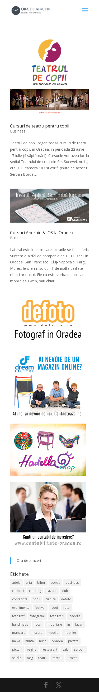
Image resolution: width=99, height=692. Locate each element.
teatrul (57, 658)
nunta (29, 641)
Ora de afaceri (29, 560)
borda (55, 582)
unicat (72, 658)
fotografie (37, 616)
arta (29, 582)
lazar (79, 624)
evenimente (21, 607)
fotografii (57, 616)
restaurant (49, 649)
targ (30, 658)
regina (31, 649)
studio (17, 658)
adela (16, 582)
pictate (73, 641)
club (65, 590)
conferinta (19, 599)
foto (66, 607)
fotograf (18, 616)
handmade (20, 624)
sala (66, 649)
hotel (37, 624)
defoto (66, 599)
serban (79, 649)
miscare (37, 632)
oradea (57, 641)
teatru (42, 658)
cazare (51, 590)
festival (40, 607)
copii (36, 599)
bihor (41, 582)
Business (17, 131)
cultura (50, 599)
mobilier (70, 632)
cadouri (18, 590)
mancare (18, 632)
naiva (16, 641)
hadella (75, 616)
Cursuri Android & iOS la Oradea (41, 232)
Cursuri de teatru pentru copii (39, 126)
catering (35, 590)
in (68, 624)
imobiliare (54, 624)
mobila (53, 632)
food (54, 607)
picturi (17, 649)
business (72, 582)
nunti (42, 641)
